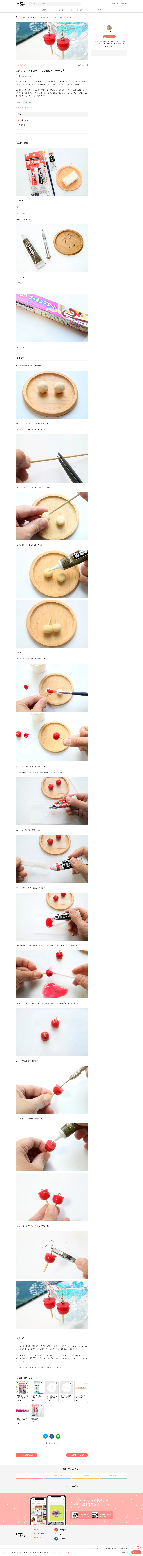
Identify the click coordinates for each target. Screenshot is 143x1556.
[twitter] (45, 1436)
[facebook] (51, 1436)
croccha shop (119, 10)
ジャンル (24, 10)
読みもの (62, 10)
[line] (58, 1436)
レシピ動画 (42, 10)
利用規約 (107, 1548)
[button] (19, 76)
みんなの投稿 (81, 10)
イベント (100, 10)
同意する (136, 1552)
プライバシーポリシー (95, 1548)
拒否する (125, 1552)
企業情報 (114, 1548)
